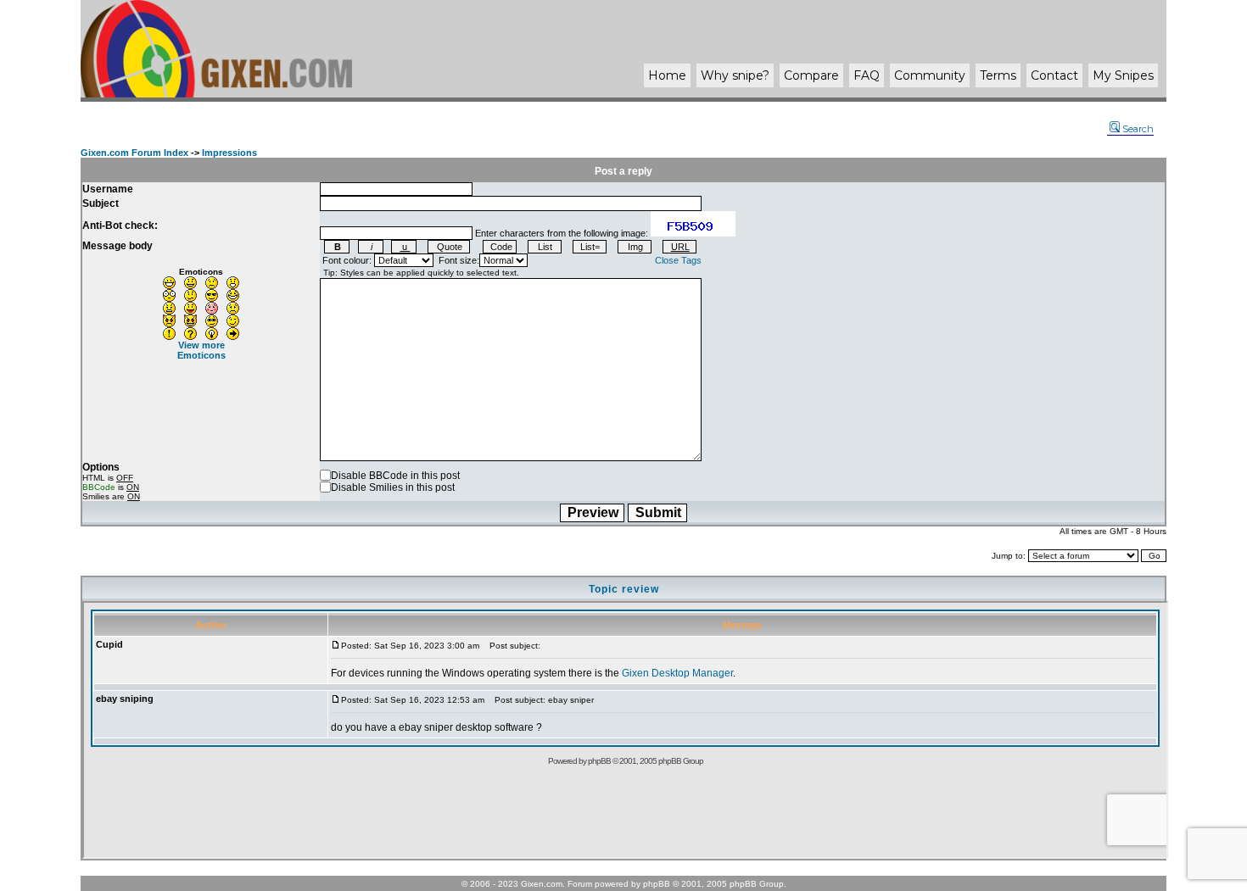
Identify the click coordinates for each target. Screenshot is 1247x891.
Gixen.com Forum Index (134, 153)
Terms (998, 75)
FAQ (866, 75)
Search (1138, 129)
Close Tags (678, 260)
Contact (1054, 75)
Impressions (229, 153)
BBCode (98, 487)
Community (929, 75)
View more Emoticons (201, 350)
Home (667, 75)
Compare (811, 75)
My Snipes (1123, 75)
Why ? (735, 75)
